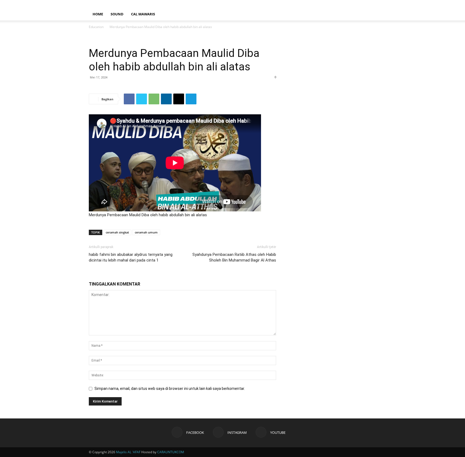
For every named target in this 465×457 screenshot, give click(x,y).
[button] (369, 14)
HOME (98, 14)
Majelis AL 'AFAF (128, 452)
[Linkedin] (166, 99)
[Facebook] (354, 4)
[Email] (178, 99)
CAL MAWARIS (143, 14)
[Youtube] (372, 4)
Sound (117, 14)
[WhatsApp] (154, 99)
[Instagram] (363, 4)
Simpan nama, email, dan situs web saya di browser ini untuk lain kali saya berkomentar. (169, 388)
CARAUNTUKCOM (170, 452)
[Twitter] (141, 99)
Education (96, 27)
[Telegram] (191, 99)
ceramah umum (146, 232)
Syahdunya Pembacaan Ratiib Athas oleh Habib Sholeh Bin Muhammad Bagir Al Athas (234, 257)
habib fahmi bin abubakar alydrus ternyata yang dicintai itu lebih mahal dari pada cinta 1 (130, 257)
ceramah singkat (117, 232)
